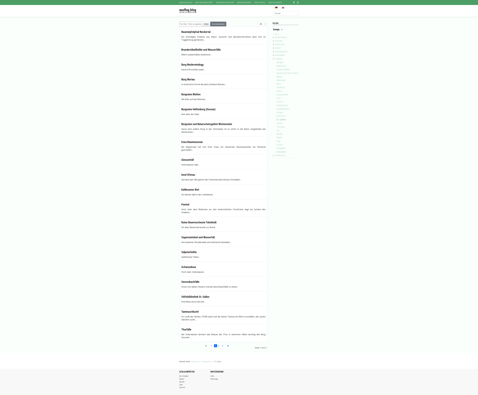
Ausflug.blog (185, 2)
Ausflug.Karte (275, 2)
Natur (181, 379)
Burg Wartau (188, 79)
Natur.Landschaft (204, 2)
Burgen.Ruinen (244, 2)
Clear (276, 34)
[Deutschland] (273, 37)
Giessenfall (187, 159)
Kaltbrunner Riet (190, 189)
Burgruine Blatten (191, 94)
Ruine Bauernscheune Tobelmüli (198, 222)
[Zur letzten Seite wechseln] (228, 345)
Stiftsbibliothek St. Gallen (195, 296)
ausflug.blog (187, 10)
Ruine (181, 381)
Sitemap (214, 379)
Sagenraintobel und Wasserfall (198, 237)
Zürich (182, 387)
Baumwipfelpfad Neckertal (195, 31)
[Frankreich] (273, 156)
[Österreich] (273, 45)
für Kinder (183, 376)
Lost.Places (259, 2)
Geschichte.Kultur (225, 2)
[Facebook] (294, 2)
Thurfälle (186, 329)
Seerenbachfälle (190, 281)
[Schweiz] (273, 59)
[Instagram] (298, 2)
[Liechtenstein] (273, 52)
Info (212, 376)
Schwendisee (188, 267)
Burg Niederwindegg (192, 64)
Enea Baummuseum (192, 142)
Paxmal (185, 204)
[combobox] (286, 13)
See (181, 384)
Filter (206, 24)
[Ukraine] (273, 41)
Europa (276, 29)
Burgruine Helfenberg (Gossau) (198, 109)
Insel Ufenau (188, 174)
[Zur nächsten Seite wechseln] (222, 345)
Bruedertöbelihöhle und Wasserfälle (201, 49)
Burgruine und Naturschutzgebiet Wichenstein (206, 124)
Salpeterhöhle (189, 252)
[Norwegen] (273, 55)
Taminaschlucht (190, 311)
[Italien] (273, 48)
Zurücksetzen (218, 24)
